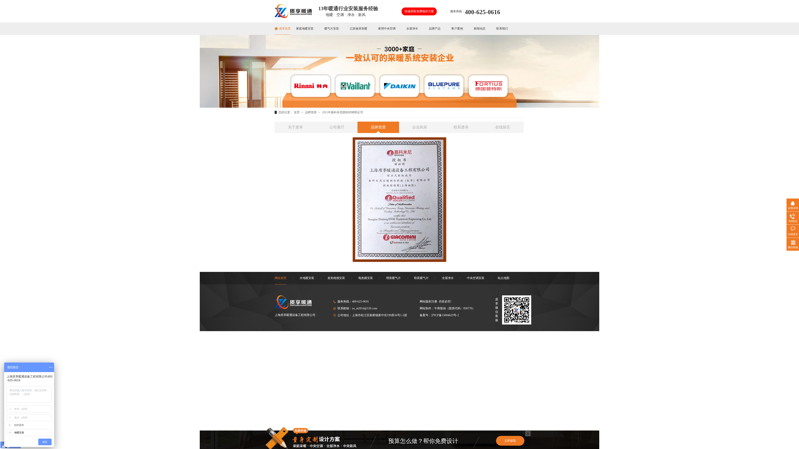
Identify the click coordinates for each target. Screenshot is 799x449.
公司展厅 (336, 127)
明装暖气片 (393, 278)
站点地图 (503, 278)
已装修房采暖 (358, 28)
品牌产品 (434, 28)
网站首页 (280, 278)
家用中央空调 (387, 28)
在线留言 (502, 127)
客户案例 (457, 28)
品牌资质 (311, 112)
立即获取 (510, 440)
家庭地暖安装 (305, 28)
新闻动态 (479, 28)
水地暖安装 (307, 278)
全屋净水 (412, 28)
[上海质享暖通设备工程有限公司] (293, 17)
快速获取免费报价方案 (419, 11)
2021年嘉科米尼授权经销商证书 (342, 112)
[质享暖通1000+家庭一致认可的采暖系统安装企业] (399, 106)
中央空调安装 (475, 278)
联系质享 (461, 127)
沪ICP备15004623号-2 (445, 315)
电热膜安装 (365, 278)
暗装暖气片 (421, 278)
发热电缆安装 (336, 278)
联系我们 (502, 28)
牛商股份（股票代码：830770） (454, 308)
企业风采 (419, 127)
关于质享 (295, 127)
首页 (297, 112)
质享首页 (285, 28)
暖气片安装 (331, 28)
